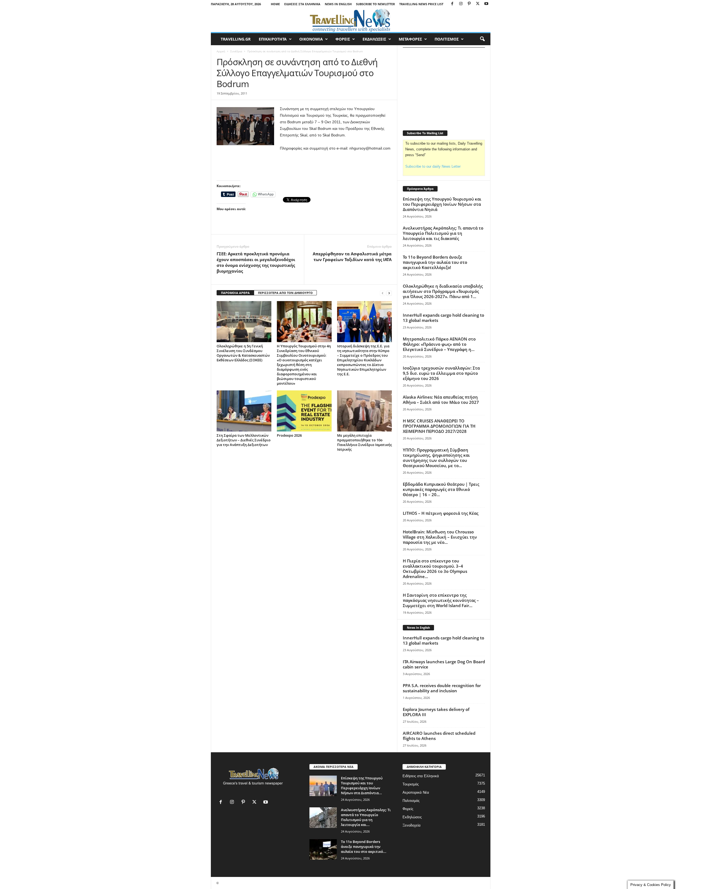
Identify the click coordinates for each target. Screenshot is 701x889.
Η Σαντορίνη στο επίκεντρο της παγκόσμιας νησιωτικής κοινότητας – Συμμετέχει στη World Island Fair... (441, 600)
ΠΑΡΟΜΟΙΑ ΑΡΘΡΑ (235, 293)
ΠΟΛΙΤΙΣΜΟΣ (447, 39)
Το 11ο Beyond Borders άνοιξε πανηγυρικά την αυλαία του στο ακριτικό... (363, 846)
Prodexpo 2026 (289, 435)
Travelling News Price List (421, 4)
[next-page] (389, 293)
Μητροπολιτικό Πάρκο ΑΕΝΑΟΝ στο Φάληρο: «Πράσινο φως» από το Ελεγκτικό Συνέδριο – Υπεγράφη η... (439, 344)
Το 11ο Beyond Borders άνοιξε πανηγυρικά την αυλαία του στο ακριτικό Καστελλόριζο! (435, 262)
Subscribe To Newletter (375, 4)
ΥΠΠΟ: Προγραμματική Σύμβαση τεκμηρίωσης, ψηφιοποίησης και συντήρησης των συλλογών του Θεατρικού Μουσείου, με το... (436, 457)
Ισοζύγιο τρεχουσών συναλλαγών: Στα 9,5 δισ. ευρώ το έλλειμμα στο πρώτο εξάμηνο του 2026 (441, 373)
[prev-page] (382, 293)
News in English (338, 4)
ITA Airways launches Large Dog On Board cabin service (444, 664)
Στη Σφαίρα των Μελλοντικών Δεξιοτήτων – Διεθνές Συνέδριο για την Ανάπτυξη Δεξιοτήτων (244, 440)
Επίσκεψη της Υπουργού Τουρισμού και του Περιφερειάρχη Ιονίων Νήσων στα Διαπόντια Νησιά (442, 204)
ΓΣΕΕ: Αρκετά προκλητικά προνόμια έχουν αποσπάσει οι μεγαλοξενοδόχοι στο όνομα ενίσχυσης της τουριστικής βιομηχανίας (256, 262)
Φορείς (408, 809)
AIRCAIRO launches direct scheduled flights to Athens (439, 735)
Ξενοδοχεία (412, 825)
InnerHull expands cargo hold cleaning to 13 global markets (443, 317)
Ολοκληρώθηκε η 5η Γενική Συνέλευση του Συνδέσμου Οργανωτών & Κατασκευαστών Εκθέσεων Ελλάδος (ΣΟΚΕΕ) (243, 353)
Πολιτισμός (411, 801)
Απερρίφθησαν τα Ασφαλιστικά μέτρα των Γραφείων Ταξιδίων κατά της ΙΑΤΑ (352, 256)
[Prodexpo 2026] (304, 410)
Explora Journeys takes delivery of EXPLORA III (436, 712)
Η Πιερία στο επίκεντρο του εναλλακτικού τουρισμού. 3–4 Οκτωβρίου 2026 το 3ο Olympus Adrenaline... (435, 568)
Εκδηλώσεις (412, 817)
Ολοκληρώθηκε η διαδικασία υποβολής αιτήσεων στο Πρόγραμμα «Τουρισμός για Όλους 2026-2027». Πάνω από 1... (443, 291)
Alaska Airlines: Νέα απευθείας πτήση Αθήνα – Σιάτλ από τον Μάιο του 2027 (441, 399)
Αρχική (221, 51)
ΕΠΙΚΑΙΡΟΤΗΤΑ (273, 39)
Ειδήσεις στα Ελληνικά (302, 4)
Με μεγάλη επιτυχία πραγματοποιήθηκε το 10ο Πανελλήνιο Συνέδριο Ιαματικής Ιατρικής (364, 442)
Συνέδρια (236, 51)
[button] (482, 39)
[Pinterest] (469, 4)
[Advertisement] (304, 166)
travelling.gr (236, 39)
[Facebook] (452, 4)
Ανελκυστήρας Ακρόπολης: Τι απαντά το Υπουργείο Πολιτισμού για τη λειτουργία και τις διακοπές (443, 233)
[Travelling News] (350, 20)
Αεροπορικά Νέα (416, 792)
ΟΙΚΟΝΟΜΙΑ (311, 39)
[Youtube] (486, 4)
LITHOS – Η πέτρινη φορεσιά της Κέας (440, 513)
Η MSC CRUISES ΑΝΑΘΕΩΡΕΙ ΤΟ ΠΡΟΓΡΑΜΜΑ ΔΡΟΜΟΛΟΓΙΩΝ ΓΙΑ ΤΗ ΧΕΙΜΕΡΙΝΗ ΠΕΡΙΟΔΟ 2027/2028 (439, 426)
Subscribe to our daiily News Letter (433, 166)
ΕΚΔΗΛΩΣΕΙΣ (374, 39)
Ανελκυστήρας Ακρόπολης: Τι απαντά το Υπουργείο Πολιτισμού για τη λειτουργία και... (366, 817)
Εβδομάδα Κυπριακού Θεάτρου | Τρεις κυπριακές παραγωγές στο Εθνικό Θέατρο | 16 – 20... (441, 489)
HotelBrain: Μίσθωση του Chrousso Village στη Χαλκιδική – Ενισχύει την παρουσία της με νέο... (440, 537)
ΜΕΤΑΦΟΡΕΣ (410, 39)
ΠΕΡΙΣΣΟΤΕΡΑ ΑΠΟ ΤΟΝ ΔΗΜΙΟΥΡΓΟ (285, 293)
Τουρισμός (411, 784)
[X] (478, 4)
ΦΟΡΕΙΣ (342, 39)
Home (275, 4)
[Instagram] (461, 4)
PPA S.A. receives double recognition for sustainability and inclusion (442, 688)
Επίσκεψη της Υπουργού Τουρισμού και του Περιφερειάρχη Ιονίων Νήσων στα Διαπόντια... (362, 785)
